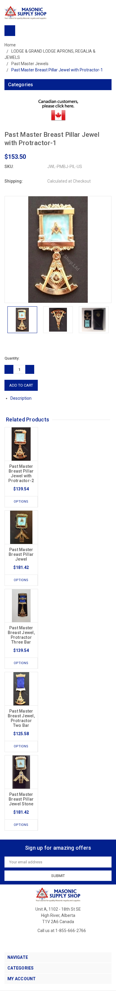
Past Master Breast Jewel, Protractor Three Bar (21, 634)
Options (21, 502)
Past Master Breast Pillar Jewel (21, 554)
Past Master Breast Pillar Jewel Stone (21, 799)
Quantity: (11, 358)
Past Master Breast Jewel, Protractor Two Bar (21, 718)
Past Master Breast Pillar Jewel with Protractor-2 (21, 473)
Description (21, 398)
